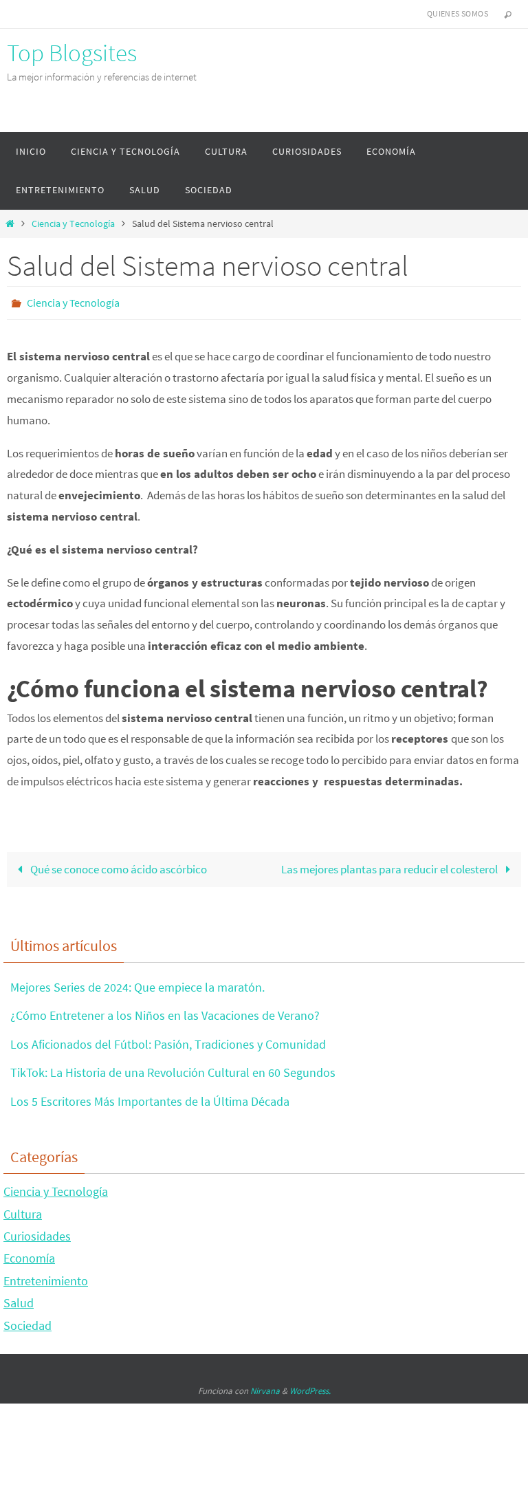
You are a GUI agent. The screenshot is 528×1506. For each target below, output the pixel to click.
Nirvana (265, 1387)
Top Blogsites (72, 53)
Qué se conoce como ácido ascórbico (117, 865)
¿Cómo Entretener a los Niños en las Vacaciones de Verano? (165, 1012)
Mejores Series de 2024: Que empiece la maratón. (137, 983)
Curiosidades (37, 1232)
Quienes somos (457, 13)
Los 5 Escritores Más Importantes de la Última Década (149, 1097)
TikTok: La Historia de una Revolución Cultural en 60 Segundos (173, 1069)
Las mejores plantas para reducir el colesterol (390, 865)
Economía (29, 1255)
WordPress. (310, 1387)
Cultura (22, 1210)
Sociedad (27, 1321)
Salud (18, 1299)
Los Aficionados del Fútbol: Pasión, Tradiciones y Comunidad (168, 1040)
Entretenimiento (45, 1277)
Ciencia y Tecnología (73, 224)
